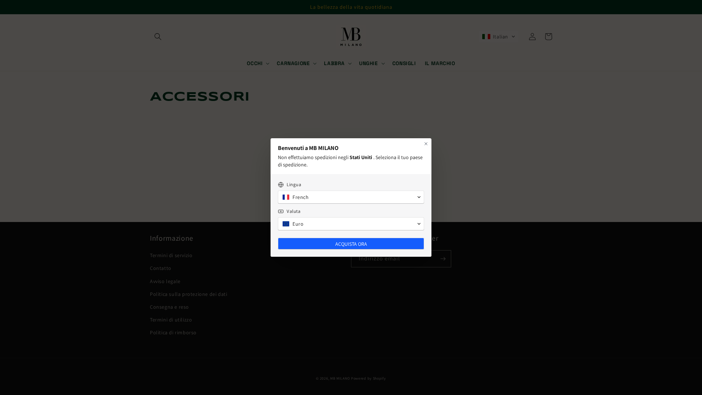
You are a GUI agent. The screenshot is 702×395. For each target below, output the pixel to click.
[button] (351, 197)
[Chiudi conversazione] (426, 144)
